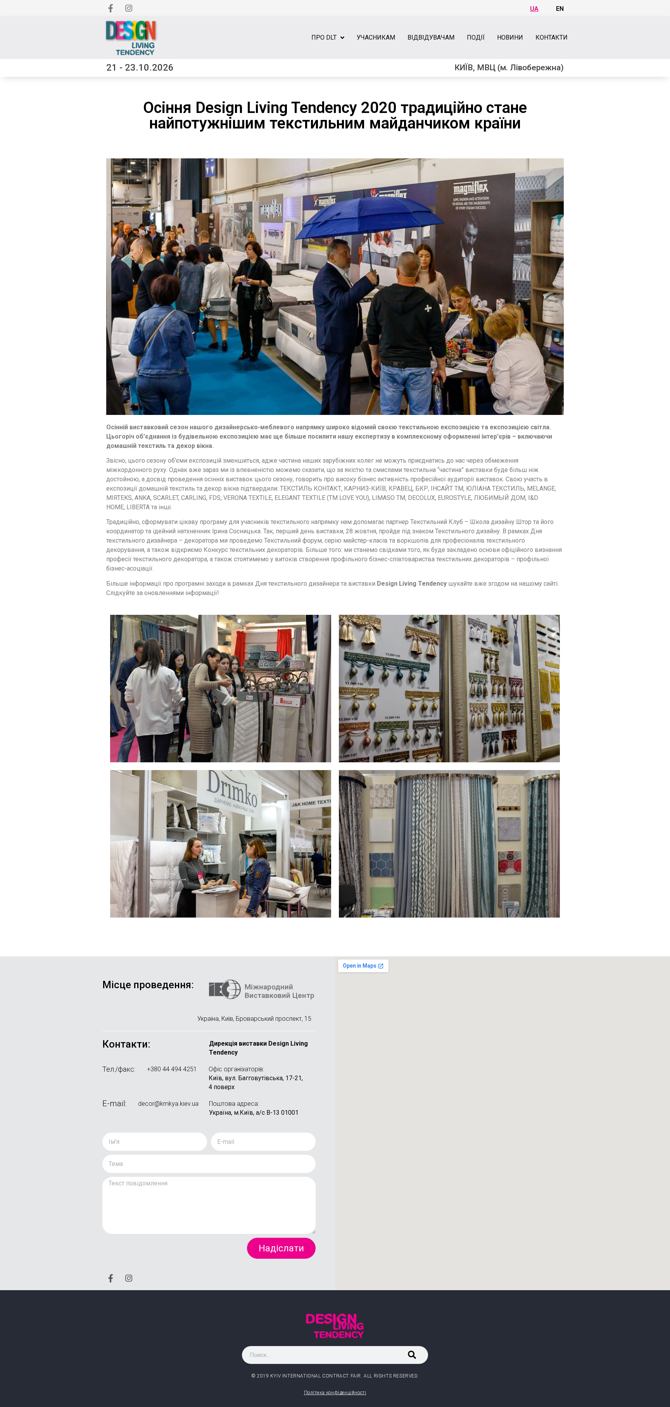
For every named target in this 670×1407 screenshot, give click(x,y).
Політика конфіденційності (335, 1392)
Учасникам (376, 37)
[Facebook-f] (110, 8)
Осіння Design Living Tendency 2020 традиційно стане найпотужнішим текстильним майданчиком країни (335, 115)
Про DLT (324, 37)
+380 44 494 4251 (172, 1069)
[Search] (412, 1355)
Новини (510, 37)
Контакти (551, 37)
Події (476, 37)
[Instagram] (129, 8)
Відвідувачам (431, 37)
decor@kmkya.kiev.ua (168, 1103)
